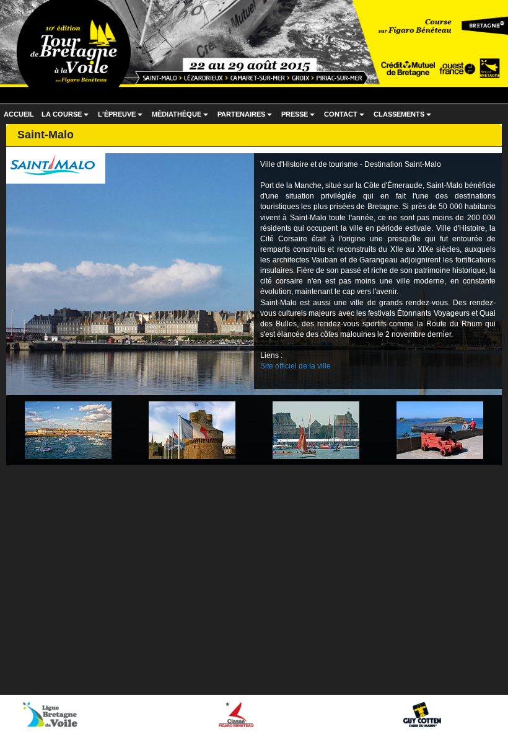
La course (67, 117)
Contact (345, 117)
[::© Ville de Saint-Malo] (68, 429)
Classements (404, 117)
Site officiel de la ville (295, 366)
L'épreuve (122, 117)
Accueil (19, 114)
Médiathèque (181, 117)
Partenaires (246, 117)
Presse (299, 117)
